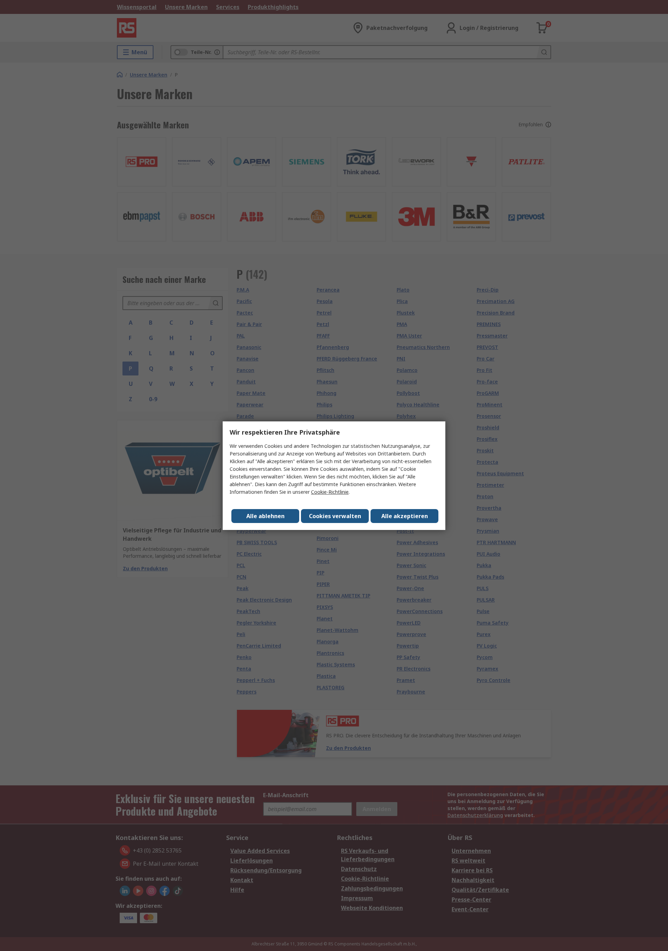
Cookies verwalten (335, 516)
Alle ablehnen (265, 516)
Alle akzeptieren (404, 516)
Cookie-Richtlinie (330, 492)
